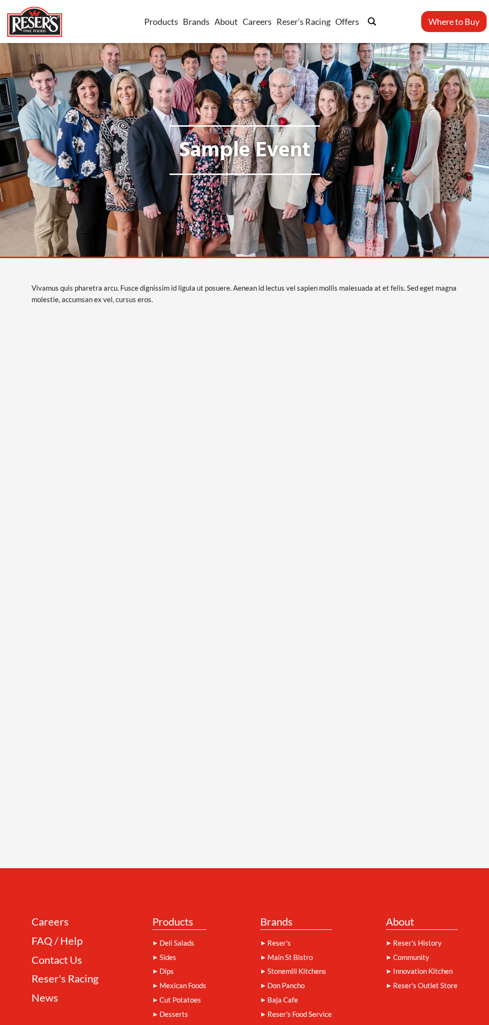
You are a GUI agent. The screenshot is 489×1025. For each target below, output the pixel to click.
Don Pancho (286, 985)
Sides (167, 957)
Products (161, 21)
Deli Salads (176, 942)
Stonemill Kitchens (296, 971)
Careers (257, 21)
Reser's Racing (65, 979)
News (45, 998)
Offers (347, 21)
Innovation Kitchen (423, 971)
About (226, 21)
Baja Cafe (282, 999)
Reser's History (417, 942)
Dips (166, 971)
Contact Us (57, 960)
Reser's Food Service (299, 1014)
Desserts (173, 1014)
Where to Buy (453, 21)
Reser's (279, 942)
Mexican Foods (182, 985)
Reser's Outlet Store (425, 985)
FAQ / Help (57, 941)
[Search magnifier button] (372, 21)
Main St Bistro (290, 957)
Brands (196, 21)
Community (411, 957)
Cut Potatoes (180, 999)
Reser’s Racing (303, 21)
